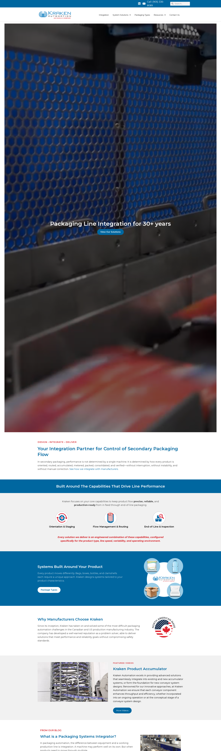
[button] (72, 682)
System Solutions (120, 15)
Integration (104, 15)
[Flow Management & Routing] (110, 517)
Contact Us (174, 15)
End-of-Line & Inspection (159, 526)
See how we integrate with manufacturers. (93, 469)
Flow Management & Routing (110, 526)
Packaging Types (142, 15)
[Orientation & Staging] (62, 517)
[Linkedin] (139, 3)
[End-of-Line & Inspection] (159, 517)
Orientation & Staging (62, 526)
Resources (158, 15)
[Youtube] (144, 3)
